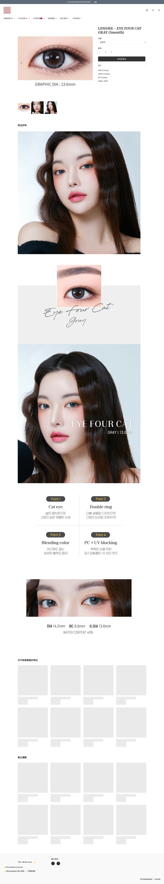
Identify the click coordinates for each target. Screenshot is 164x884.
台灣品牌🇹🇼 (37, 18)
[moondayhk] (7, 10)
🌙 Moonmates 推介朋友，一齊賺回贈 (19, 871)
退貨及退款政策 (147, 879)
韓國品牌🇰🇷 (8, 18)
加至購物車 (121, 59)
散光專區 (63, 18)
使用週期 (51, 18)
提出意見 (157, 879)
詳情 (95, 2)
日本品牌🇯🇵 (23, 18)
